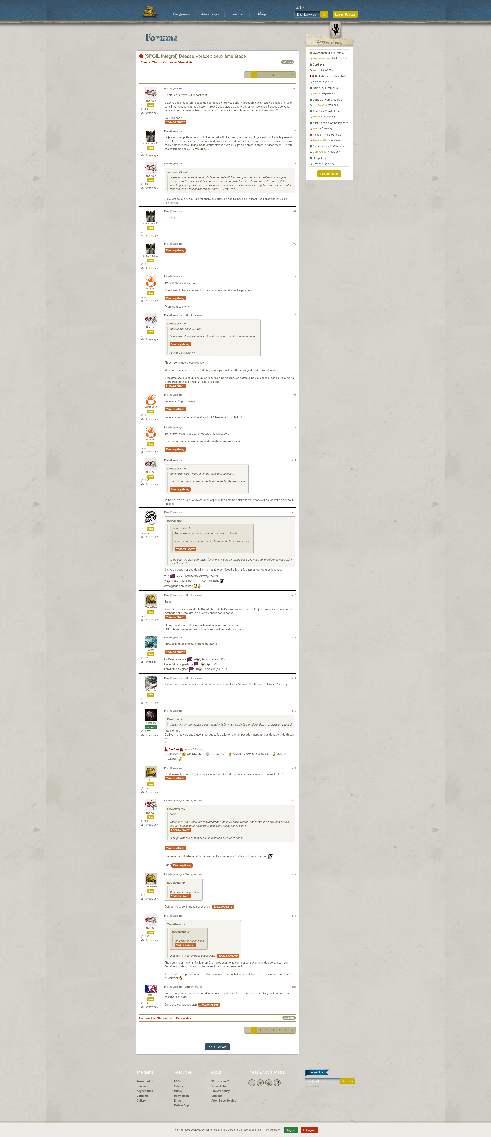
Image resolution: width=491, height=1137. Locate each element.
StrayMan (151, 607)
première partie (207, 644)
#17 (294, 800)
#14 (294, 678)
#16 (294, 767)
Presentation (145, 1081)
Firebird (151, 723)
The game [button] (180, 14)
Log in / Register (345, 14)
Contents (143, 1096)
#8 (294, 394)
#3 (294, 163)
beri (150, 995)
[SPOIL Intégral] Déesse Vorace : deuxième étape (194, 56)
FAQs (177, 1081)
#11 (294, 512)
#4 (294, 211)
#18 (294, 874)
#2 (294, 130)
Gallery (141, 1100)
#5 (294, 243)
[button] (300, 7)
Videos (178, 1086)
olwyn (150, 650)
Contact (216, 1096)
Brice (150, 780)
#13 (294, 637)
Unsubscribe (312, 1086)
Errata (178, 1100)
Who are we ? (220, 1081)
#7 (294, 314)
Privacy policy (220, 1091)
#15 (294, 710)
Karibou (151, 690)
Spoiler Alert (175, 122)
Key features (145, 1091)
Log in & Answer (217, 1047)
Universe (142, 1086)
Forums (237, 14)
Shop (262, 14)
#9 (294, 427)
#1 (294, 88)
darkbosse (151, 288)
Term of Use (219, 1086)
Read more (273, 1129)
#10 (294, 459)
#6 (294, 276)
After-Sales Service (223, 1100)
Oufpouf (151, 101)
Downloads (181, 1096)
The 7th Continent (164, 62)
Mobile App (181, 1105)
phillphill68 (150, 143)
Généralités (185, 62)
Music (178, 1091)
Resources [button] (209, 14)
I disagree (309, 1130)
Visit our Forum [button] (329, 174)
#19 (294, 915)
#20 (294, 986)
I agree (291, 1130)
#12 (294, 595)
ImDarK (151, 524)
